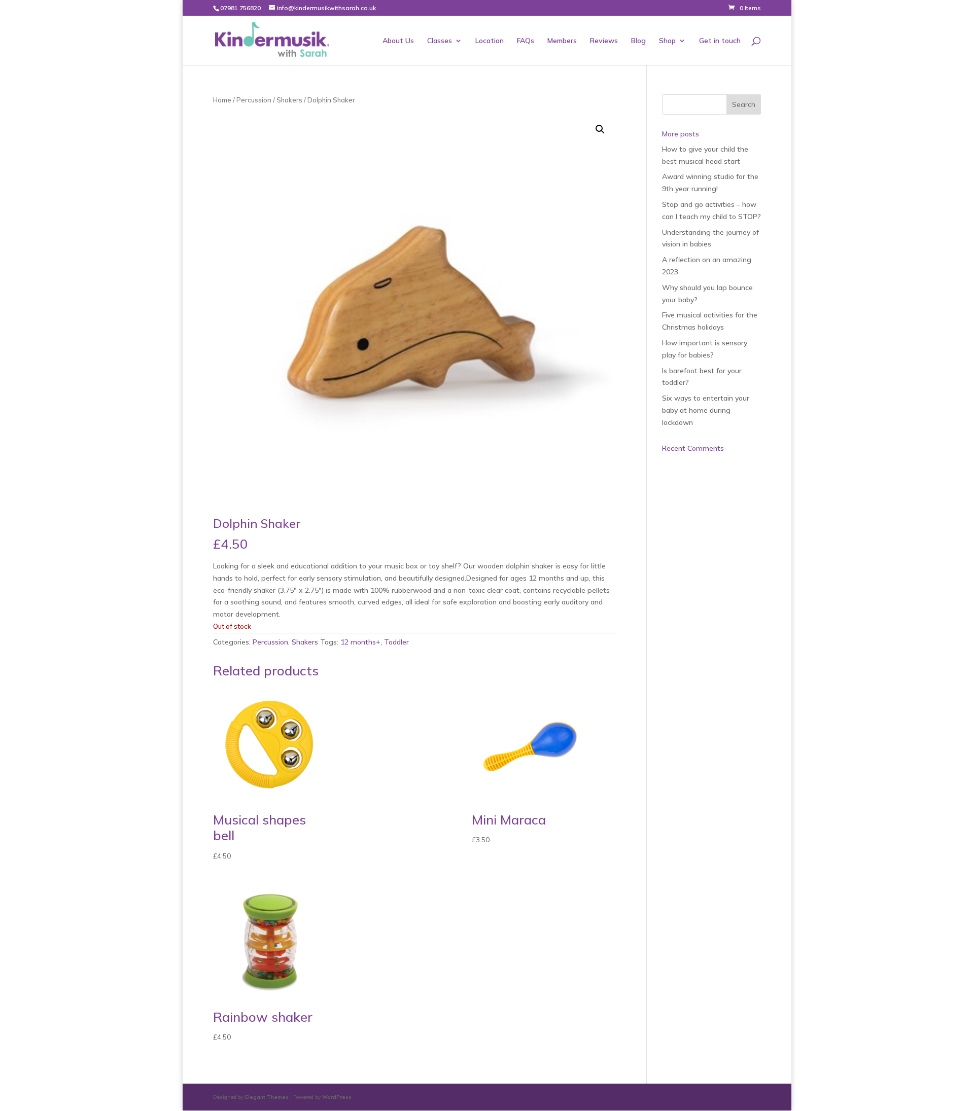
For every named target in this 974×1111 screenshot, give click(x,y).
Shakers (289, 100)
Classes (439, 41)
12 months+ (360, 642)
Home (222, 100)
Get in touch (720, 41)
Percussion (253, 100)
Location (489, 41)
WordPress (337, 1097)
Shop (667, 41)
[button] (600, 129)
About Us (398, 41)
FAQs (525, 41)
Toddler (396, 642)
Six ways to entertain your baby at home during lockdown (705, 410)
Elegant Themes (267, 1097)
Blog (638, 41)
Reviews (604, 41)
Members (562, 41)
